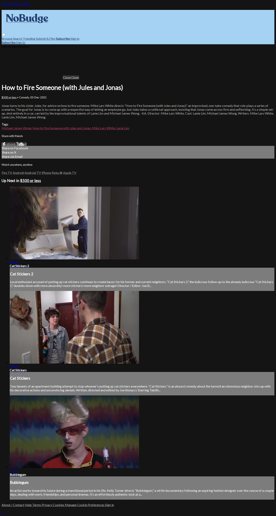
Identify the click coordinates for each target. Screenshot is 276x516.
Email (23, 144)
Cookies (59, 505)
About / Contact (13, 505)
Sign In (20, 42)
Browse (7, 38)
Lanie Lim (122, 128)
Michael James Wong (16, 128)
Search (18, 38)
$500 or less (9, 97)
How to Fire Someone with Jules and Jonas (62, 128)
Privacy (47, 505)
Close (67, 77)
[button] (3, 34)
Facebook (9, 144)
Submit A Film (45, 38)
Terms (37, 505)
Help (28, 505)
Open (75, 77)
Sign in (75, 38)
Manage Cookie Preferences (85, 505)
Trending (29, 38)
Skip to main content (16, 3)
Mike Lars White (103, 128)
